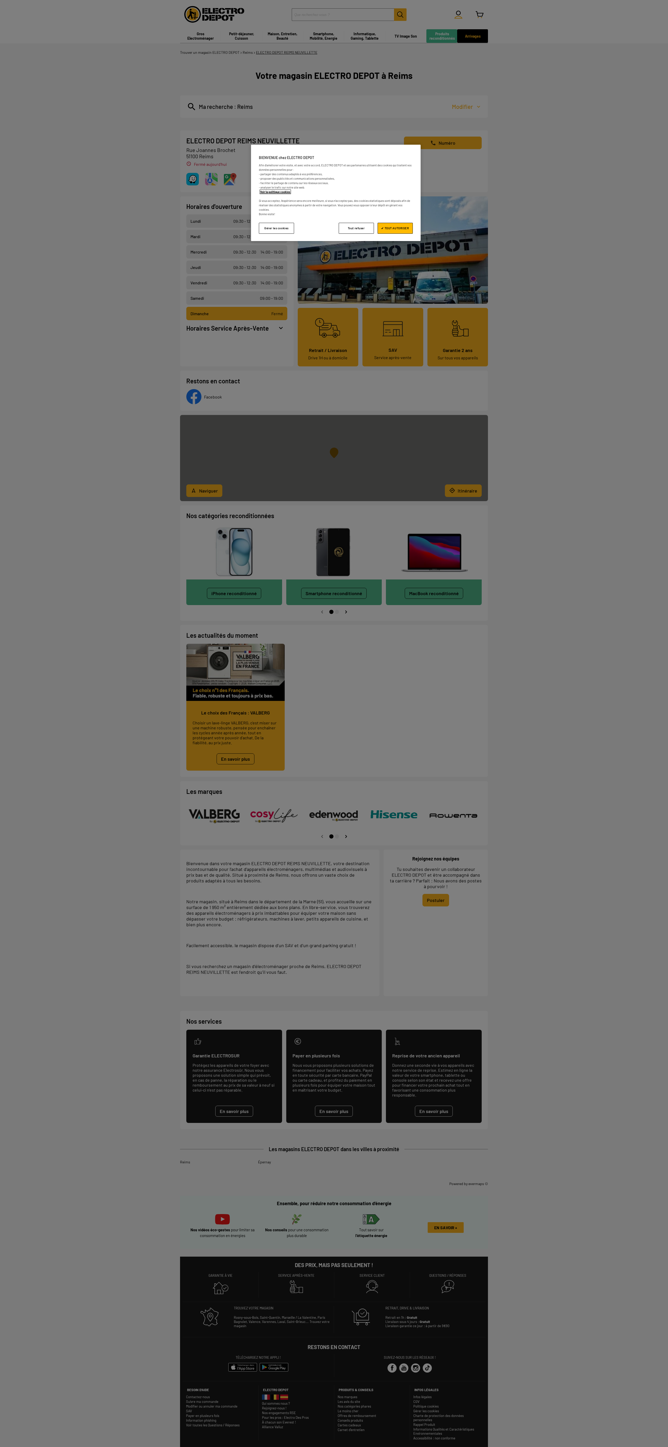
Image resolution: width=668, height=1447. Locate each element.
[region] (336, 193)
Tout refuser (356, 228)
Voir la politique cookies (275, 192)
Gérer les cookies (276, 228)
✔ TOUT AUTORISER (395, 228)
